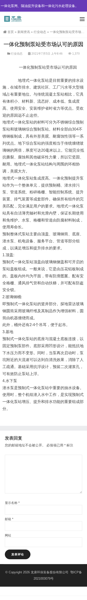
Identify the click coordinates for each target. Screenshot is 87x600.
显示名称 (12, 503)
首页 (10, 32)
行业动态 (40, 32)
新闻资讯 (23, 32)
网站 (8, 535)
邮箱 (9, 519)
